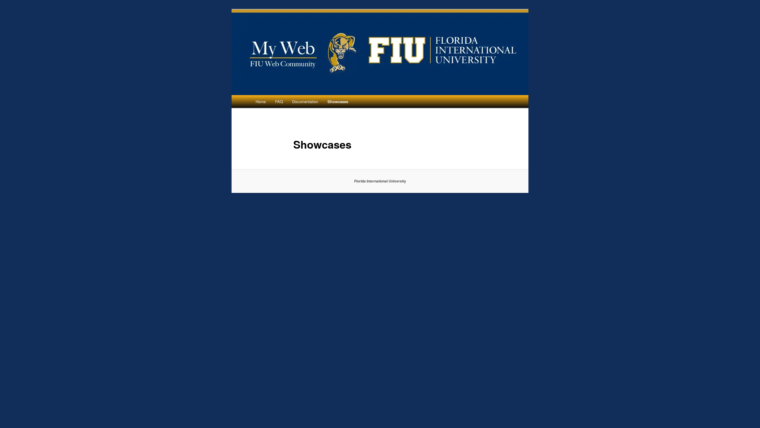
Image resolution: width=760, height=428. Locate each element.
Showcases (337, 101)
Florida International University (380, 181)
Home (261, 101)
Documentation (305, 101)
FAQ (279, 101)
